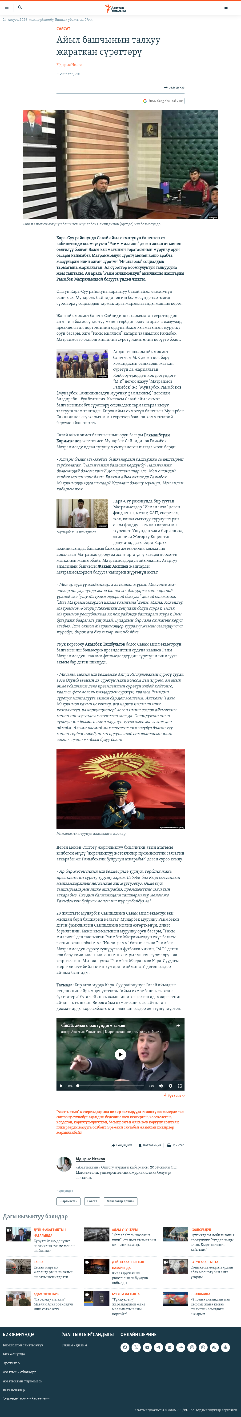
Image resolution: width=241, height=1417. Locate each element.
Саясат (63, 29)
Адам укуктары (125, 1230)
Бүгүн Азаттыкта (204, 1262)
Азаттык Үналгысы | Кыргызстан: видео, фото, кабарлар (117, 1032)
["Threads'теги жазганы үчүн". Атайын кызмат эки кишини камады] (96, 1234)
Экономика (200, 1294)
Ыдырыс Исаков (70, 65)
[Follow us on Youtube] (147, 1347)
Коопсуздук (201, 1230)
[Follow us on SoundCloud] (180, 1347)
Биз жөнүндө (14, 1354)
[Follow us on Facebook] (124, 1347)
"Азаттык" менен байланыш (26, 1399)
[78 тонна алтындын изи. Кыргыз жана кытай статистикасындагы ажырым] (175, 1298)
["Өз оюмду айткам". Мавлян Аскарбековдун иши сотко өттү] (18, 1298)
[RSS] (214, 1347)
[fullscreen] (180, 1086)
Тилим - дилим (74, 1345)
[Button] (174, 87)
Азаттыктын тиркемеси (23, 1381)
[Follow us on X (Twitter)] (136, 1347)
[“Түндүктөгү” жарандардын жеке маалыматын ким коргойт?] (96, 1298)
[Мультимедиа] (226, 8)
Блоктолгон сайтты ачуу (23, 1345)
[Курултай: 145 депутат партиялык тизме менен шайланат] (18, 1234)
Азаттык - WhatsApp (19, 1372)
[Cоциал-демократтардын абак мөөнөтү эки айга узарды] (175, 1266)
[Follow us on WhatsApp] (203, 1347)
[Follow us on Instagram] (191, 1347)
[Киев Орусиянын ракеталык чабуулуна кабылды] (96, 1266)
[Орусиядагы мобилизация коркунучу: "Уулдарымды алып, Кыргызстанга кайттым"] (175, 1234)
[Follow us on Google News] (169, 1347)
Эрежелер (11, 1363)
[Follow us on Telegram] (158, 1347)
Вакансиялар (14, 1390)
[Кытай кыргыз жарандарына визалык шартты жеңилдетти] (18, 1266)
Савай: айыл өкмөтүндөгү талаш (93, 1026)
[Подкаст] (225, 1347)
